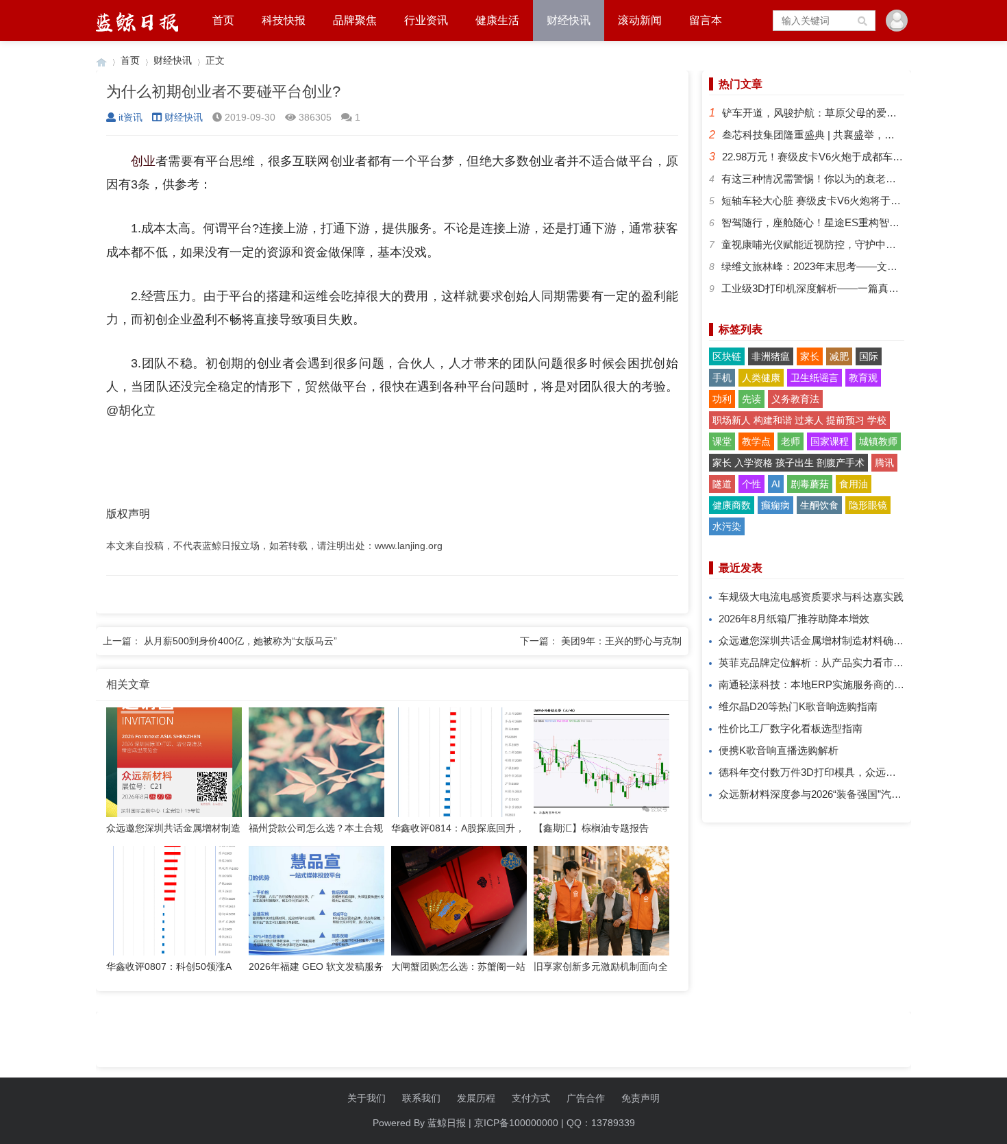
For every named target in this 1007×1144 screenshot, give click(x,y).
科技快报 (284, 20)
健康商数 (731, 505)
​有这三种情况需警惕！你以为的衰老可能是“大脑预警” (843, 178)
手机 (722, 377)
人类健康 (761, 377)
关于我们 (366, 1098)
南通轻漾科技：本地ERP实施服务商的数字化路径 (832, 684)
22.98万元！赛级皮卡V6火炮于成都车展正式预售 (833, 156)
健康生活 (497, 20)
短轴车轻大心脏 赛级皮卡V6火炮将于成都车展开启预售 (847, 200)
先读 (751, 398)
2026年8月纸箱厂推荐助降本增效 (794, 618)
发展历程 (476, 1098)
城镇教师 (878, 441)
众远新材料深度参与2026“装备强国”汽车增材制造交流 (841, 794)
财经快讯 (568, 20)
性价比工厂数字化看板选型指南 (790, 728)
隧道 (722, 483)
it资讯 (130, 117)
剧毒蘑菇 (810, 483)
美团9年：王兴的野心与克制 (621, 640)
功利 (722, 398)
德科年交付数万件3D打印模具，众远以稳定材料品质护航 (848, 772)
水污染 (726, 526)
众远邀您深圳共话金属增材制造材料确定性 (816, 640)
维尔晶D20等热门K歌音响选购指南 (798, 706)
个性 (751, 483)
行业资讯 (426, 20)
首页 (223, 20)
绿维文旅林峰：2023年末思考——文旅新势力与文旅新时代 (855, 266)
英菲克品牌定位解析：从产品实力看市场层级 (821, 662)
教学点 (756, 441)
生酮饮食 (819, 505)
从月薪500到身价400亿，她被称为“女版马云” (240, 640)
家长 (809, 356)
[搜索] (863, 20)
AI (775, 483)
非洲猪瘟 (770, 356)
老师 (790, 441)
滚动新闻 (640, 20)
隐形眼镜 (868, 505)
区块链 (726, 356)
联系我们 (421, 1098)
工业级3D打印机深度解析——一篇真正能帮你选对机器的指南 (861, 288)
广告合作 (586, 1098)
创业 (143, 161)
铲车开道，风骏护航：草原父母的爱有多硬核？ (830, 113)
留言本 (705, 20)
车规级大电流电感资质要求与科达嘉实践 (811, 597)
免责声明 (640, 1098)
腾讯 (884, 462)
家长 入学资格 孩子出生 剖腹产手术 (788, 462)
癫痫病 (775, 505)
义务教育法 (795, 398)
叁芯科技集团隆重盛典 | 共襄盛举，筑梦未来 (823, 135)
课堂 (722, 441)
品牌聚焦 (355, 20)
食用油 (853, 483)
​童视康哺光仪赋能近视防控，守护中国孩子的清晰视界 (844, 244)
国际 (868, 356)
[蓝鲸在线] (101, 60)
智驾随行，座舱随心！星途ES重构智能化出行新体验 (841, 222)
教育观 (863, 377)
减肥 (839, 356)
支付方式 (531, 1098)
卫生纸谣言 (814, 377)
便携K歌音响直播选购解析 (778, 750)
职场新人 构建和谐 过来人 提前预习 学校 (799, 420)
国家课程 (829, 441)
